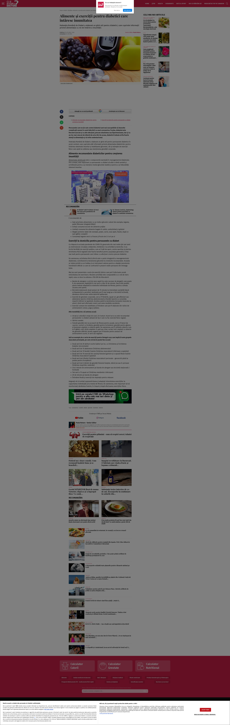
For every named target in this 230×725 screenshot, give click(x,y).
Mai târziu (117, 10)
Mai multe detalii (48, 709)
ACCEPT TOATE (205, 709)
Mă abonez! (127, 10)
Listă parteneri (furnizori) (106, 713)
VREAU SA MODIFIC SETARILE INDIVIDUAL (205, 714)
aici (35, 717)
